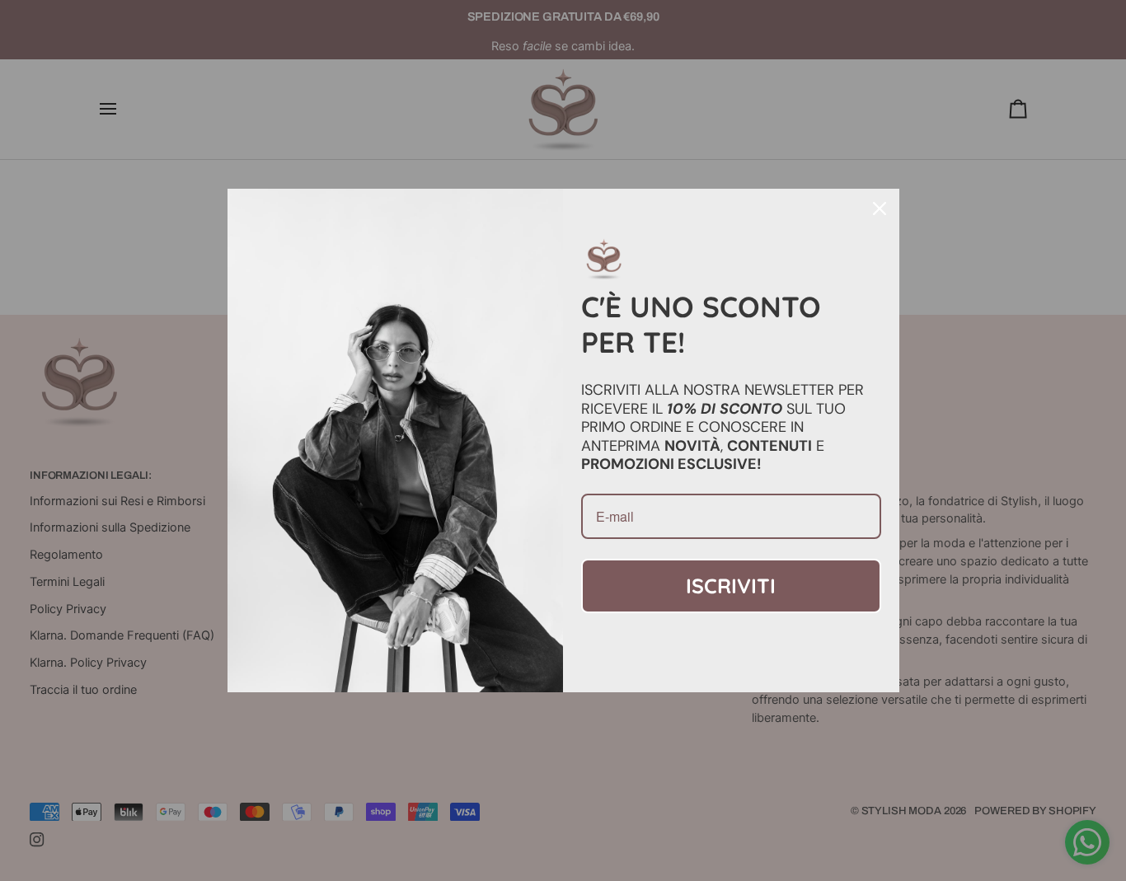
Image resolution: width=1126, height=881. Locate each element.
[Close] (879, 208)
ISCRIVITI (731, 585)
